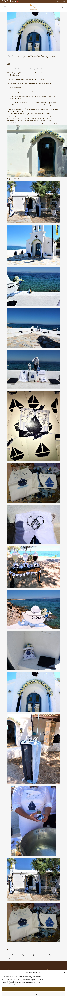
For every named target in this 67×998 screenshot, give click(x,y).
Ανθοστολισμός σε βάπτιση (22, 955)
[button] (64, 972)
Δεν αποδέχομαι (33, 994)
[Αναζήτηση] (62, 7)
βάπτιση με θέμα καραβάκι (23, 958)
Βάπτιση (24, 69)
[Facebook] (2, 1)
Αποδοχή (33, 989)
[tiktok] (10, 1)
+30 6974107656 (61, 1)
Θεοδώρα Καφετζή (36, 69)
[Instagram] (4, 1)
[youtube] (13, 1)
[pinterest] (7, 1)
